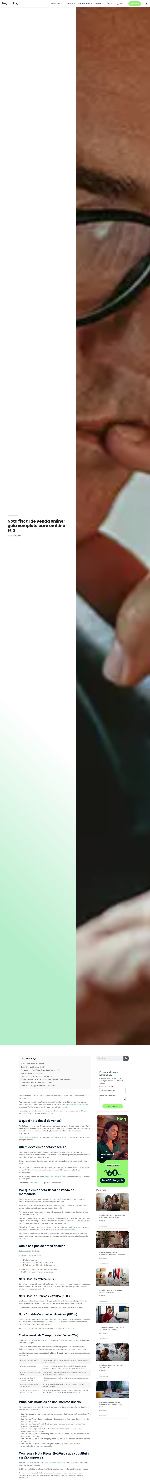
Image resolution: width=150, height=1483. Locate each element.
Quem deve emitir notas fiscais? (33, 1067)
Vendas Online (55, 3)
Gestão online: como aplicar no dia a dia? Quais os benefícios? (112, 1216)
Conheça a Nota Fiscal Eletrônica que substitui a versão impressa (46, 1079)
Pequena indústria (84, 3)
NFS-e (65, 1301)
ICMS (82, 1167)
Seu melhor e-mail (106, 1087)
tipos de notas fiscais (29, 1251)
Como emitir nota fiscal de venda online (36, 1082)
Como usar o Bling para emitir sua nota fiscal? (38, 1086)
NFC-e (31, 1328)
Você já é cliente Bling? (107, 1095)
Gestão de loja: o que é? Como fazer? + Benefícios (110, 1291)
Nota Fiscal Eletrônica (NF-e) (55, 1463)
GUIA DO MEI (34, 1183)
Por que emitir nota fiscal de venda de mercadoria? (40, 1070)
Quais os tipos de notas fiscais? (33, 1073)
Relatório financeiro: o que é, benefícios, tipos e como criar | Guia (110, 1405)
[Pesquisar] (126, 1058)
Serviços (98, 3)
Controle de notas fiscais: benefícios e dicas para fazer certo (112, 1254)
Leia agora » (103, 1220)
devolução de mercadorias (66, 1230)
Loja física (69, 3)
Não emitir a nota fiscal (27, 1137)
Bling (108, 3)
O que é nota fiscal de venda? (32, 1064)
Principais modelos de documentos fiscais (37, 1076)
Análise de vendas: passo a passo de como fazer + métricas (111, 1329)
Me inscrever (112, 1106)
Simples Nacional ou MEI (53, 1176)
